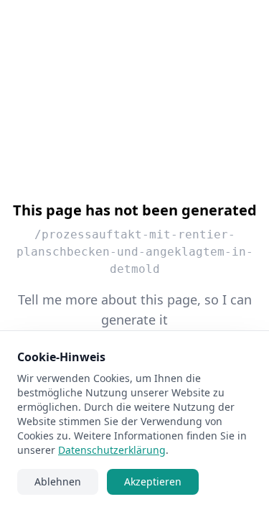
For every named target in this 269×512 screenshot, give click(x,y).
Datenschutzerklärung (112, 450)
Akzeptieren (152, 481)
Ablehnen (57, 481)
